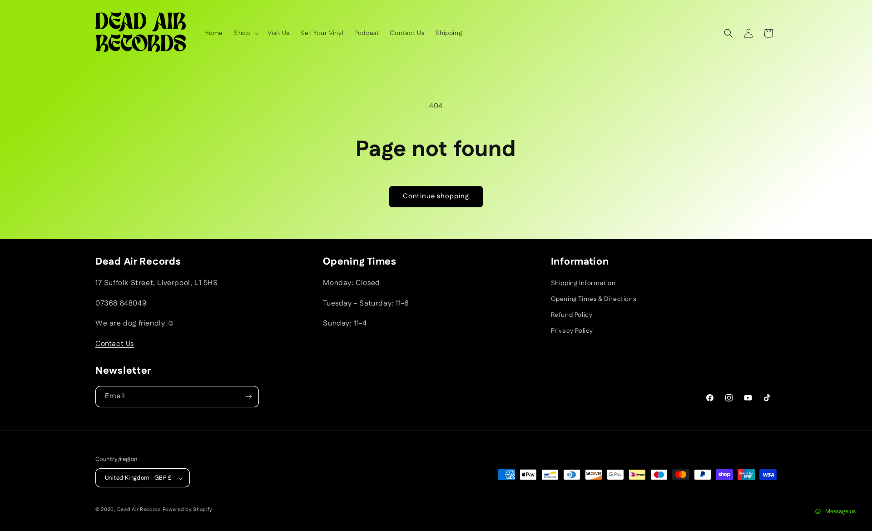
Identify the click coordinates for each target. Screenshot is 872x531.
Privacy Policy (572, 331)
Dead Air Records (139, 510)
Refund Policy (572, 315)
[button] (245, 33)
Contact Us (114, 344)
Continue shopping (436, 196)
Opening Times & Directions (593, 299)
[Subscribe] (248, 396)
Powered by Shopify (188, 510)
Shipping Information (583, 283)
